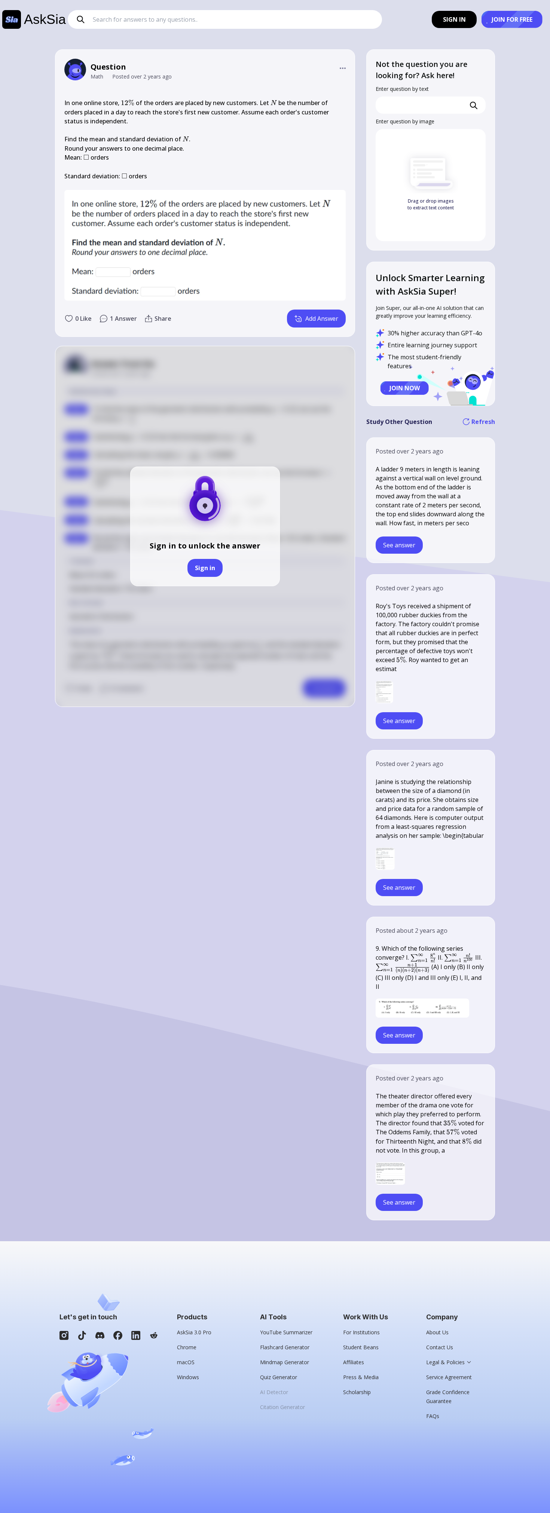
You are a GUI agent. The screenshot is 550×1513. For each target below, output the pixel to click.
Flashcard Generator (284, 1347)
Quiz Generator (278, 1377)
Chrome (186, 1347)
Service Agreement (449, 1377)
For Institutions (361, 1332)
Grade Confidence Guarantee (448, 1397)
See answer (399, 545)
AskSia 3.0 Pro (194, 1332)
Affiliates (353, 1362)
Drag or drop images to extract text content (430, 204)
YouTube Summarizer (286, 1332)
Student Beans (361, 1347)
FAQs (432, 1416)
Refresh (483, 422)
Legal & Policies (445, 1362)
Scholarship (357, 1392)
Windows (188, 1377)
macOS (186, 1362)
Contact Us (439, 1347)
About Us (437, 1332)
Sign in (205, 568)
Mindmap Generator (284, 1362)
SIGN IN (454, 19)
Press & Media (361, 1377)
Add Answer (321, 318)
